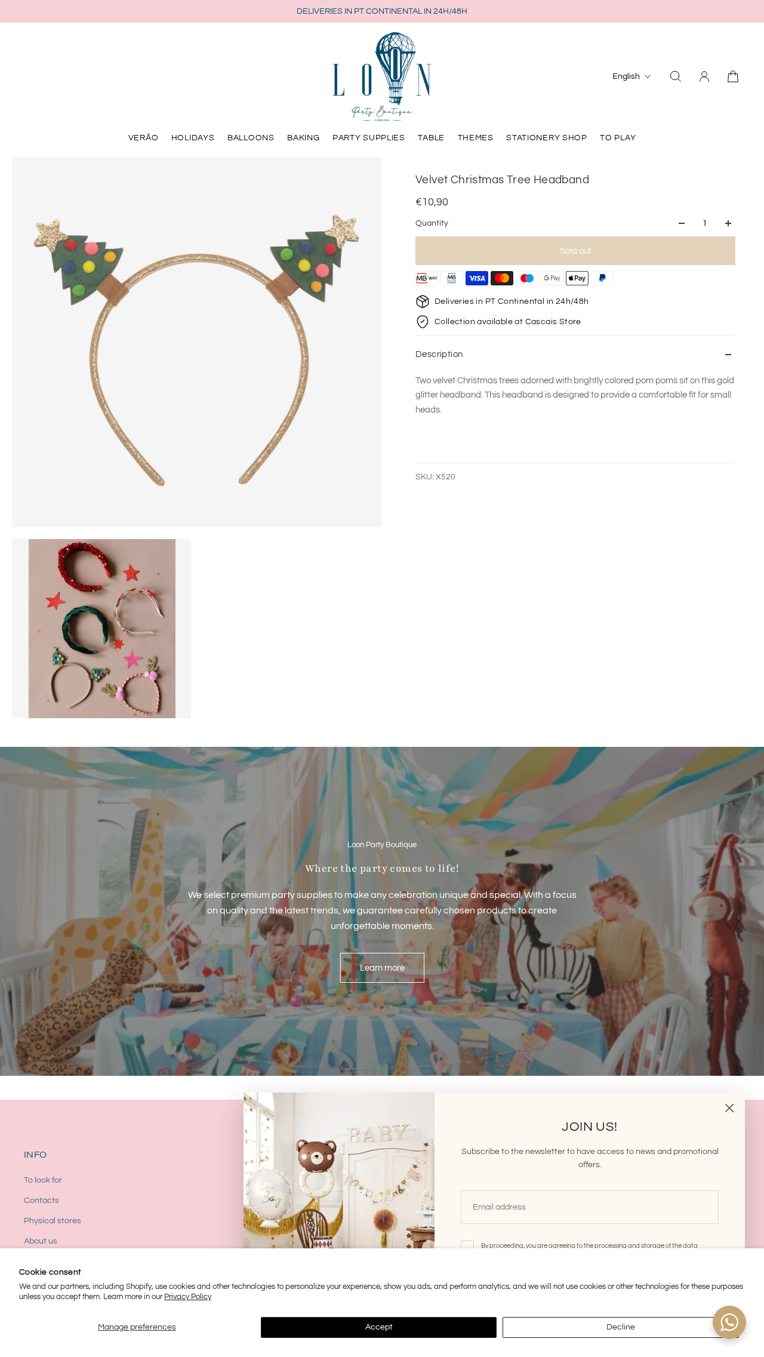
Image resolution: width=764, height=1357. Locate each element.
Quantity (431, 223)
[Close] (729, 1108)
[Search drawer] (675, 76)
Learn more (382, 968)
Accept (379, 1327)
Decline (620, 1327)
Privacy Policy (187, 1297)
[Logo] (382, 76)
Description (439, 354)
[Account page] (704, 76)
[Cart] (733, 76)
